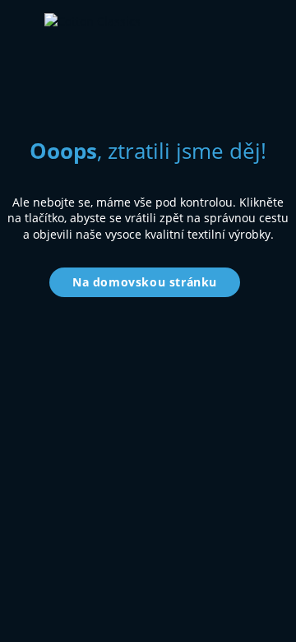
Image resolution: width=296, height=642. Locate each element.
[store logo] (167, 26)
